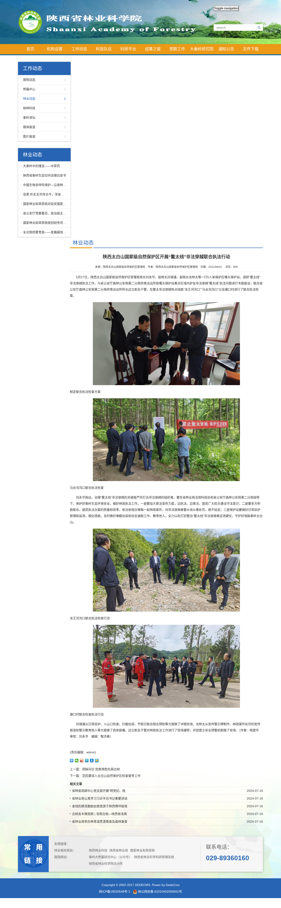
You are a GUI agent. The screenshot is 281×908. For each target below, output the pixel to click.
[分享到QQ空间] (97, 760)
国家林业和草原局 (142, 850)
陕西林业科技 (98, 850)
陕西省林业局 (119, 850)
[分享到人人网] (92, 760)
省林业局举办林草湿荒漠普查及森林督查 (99, 821)
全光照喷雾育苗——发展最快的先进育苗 (45, 232)
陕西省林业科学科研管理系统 (154, 857)
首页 (30, 49)
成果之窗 (153, 49)
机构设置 (55, 49)
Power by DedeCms (166, 885)
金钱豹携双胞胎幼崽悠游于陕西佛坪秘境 (99, 806)
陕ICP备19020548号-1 (114, 891)
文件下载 (251, 49)
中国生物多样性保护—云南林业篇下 (45, 185)
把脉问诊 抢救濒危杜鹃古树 (101, 769)
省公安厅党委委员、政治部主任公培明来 (45, 213)
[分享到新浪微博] (82, 760)
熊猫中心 (29, 89)
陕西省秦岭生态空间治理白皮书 (44, 175)
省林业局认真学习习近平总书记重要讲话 (99, 798)
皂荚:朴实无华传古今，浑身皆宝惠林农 (45, 194)
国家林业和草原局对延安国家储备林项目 (45, 204)
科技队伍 (104, 49)
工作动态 (79, 49)
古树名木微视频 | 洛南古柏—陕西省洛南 (99, 814)
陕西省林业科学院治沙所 (106, 863)
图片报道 (29, 136)
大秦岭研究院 (202, 49)
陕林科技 (29, 108)
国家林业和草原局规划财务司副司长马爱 (45, 222)
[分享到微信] (77, 760)
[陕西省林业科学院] (111, 22)
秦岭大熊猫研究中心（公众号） (110, 857)
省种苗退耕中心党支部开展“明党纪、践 (98, 790)
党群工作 (177, 49)
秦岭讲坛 (29, 117)
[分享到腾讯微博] (87, 760)
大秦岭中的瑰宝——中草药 (41, 166)
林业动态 (29, 98)
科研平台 (128, 49)
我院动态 (29, 79)
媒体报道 (29, 127)
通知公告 (226, 49)
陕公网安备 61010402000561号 (159, 891)
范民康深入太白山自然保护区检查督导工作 (111, 775)
